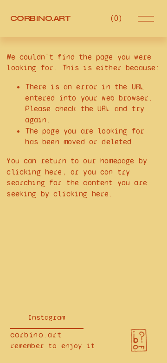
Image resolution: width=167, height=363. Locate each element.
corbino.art (40, 18)
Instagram (46, 317)
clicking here (34, 172)
